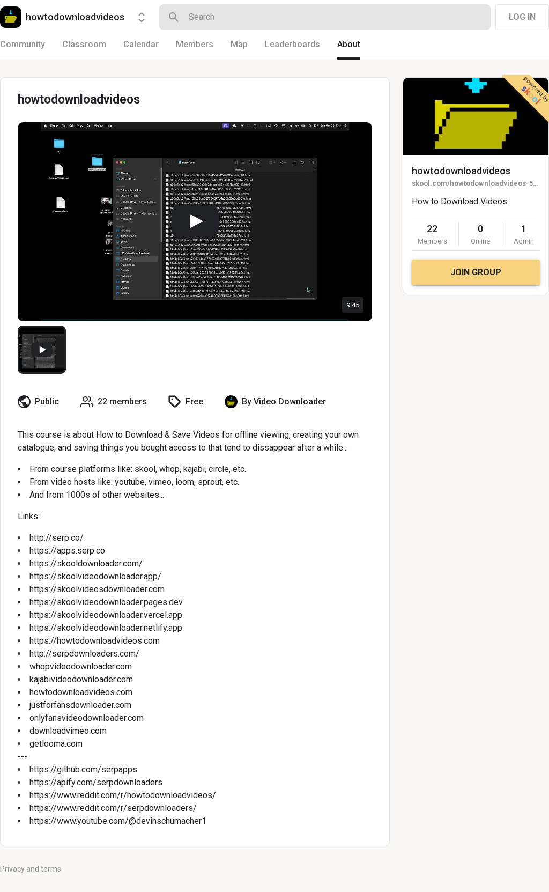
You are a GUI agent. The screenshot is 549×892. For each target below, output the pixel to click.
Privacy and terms (30, 869)
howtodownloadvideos (461, 170)
